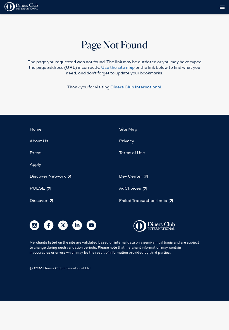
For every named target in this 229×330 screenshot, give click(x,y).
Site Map (128, 129)
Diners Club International (135, 87)
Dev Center (130, 176)
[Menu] (223, 7)
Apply (35, 164)
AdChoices (130, 188)
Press (35, 152)
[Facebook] (49, 229)
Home (36, 129)
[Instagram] (34, 229)
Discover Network (48, 176)
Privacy (126, 141)
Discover (38, 200)
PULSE (37, 188)
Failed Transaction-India (143, 200)
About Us (39, 141)
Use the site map (118, 67)
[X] (63, 229)
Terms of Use (132, 152)
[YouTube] (91, 229)
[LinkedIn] (77, 229)
